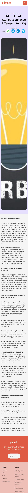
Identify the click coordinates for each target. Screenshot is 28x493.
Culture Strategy (19, 479)
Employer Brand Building (14, 14)
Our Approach (6, 481)
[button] (25, 3)
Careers (4, 478)
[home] (6, 3)
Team (3, 475)
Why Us (4, 473)
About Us (4, 470)
